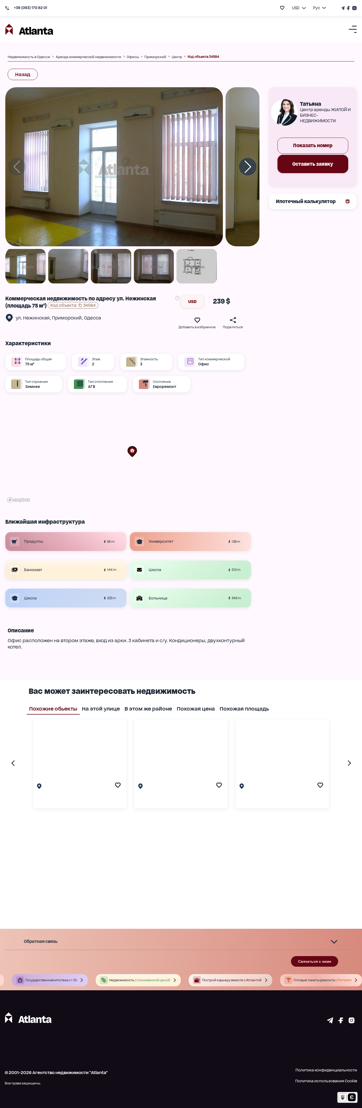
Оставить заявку (312, 164)
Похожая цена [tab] (196, 709)
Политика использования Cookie (326, 1081)
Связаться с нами (314, 961)
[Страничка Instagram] (354, 8)
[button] (132, 451)
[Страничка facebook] (340, 1021)
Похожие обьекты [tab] (53, 709)
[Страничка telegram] (330, 1021)
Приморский (67, 318)
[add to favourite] (282, 7)
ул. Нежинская (33, 318)
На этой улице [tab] (101, 709)
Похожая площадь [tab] (244, 709)
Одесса (92, 318)
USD (192, 301)
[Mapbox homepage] (18, 500)
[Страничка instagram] (351, 1021)
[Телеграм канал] (343, 8)
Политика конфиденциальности (326, 1070)
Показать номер (313, 145)
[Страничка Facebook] (348, 8)
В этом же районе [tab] (148, 709)
